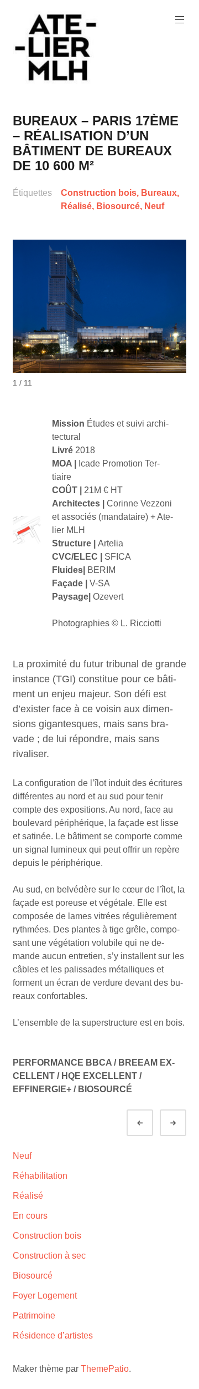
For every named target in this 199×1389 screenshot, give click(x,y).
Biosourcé (118, 206)
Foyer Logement (45, 1295)
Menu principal (179, 20)
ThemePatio (105, 1368)
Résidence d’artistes (53, 1335)
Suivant (183, 1123)
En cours (30, 1215)
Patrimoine (34, 1315)
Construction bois (99, 192)
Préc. (149, 1123)
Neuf (154, 206)
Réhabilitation (40, 1175)
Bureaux (159, 192)
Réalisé (76, 206)
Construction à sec (49, 1255)
